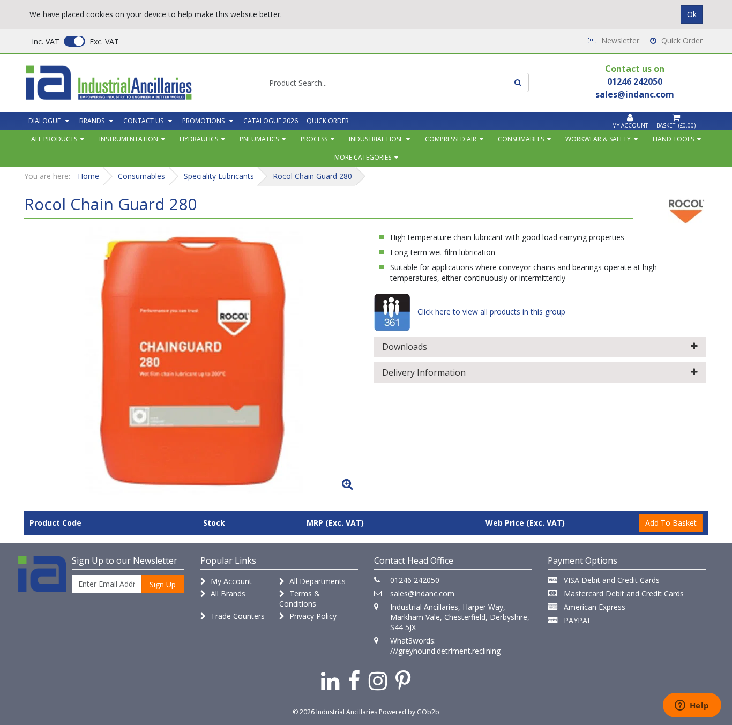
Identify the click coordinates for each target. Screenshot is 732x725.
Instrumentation (128, 139)
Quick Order (681, 40)
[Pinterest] (403, 680)
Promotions (203, 120)
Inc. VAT (45, 41)
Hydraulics (199, 139)
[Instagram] (377, 680)
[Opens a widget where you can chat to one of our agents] (691, 706)
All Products (54, 139)
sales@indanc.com (422, 593)
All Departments (316, 581)
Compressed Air (450, 139)
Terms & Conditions (299, 598)
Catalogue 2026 (270, 120)
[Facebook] (353, 680)
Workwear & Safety (598, 139)
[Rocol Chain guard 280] (192, 361)
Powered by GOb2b (409, 711)
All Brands (226, 593)
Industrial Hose (376, 139)
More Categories (362, 157)
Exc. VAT (104, 41)
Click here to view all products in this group (490, 312)
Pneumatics (259, 139)
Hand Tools (673, 139)
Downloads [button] (404, 347)
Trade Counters (236, 616)
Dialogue (44, 120)
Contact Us (143, 120)
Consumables (521, 139)
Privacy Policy (312, 616)
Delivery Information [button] (424, 372)
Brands (91, 120)
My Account (230, 581)
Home (88, 176)
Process (314, 139)
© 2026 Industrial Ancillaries (335, 711)
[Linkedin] (330, 680)
